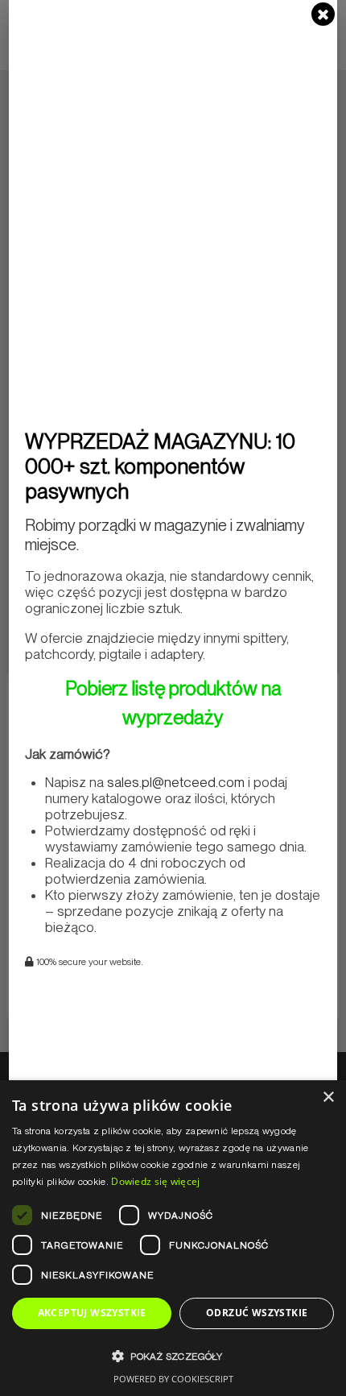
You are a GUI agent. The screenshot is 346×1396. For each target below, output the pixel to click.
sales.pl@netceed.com (176, 782)
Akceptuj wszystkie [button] (92, 1312)
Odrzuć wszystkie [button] (256, 1312)
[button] (173, 1356)
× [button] (328, 1098)
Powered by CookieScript (173, 1379)
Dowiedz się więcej (155, 1181)
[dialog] (173, 1238)
